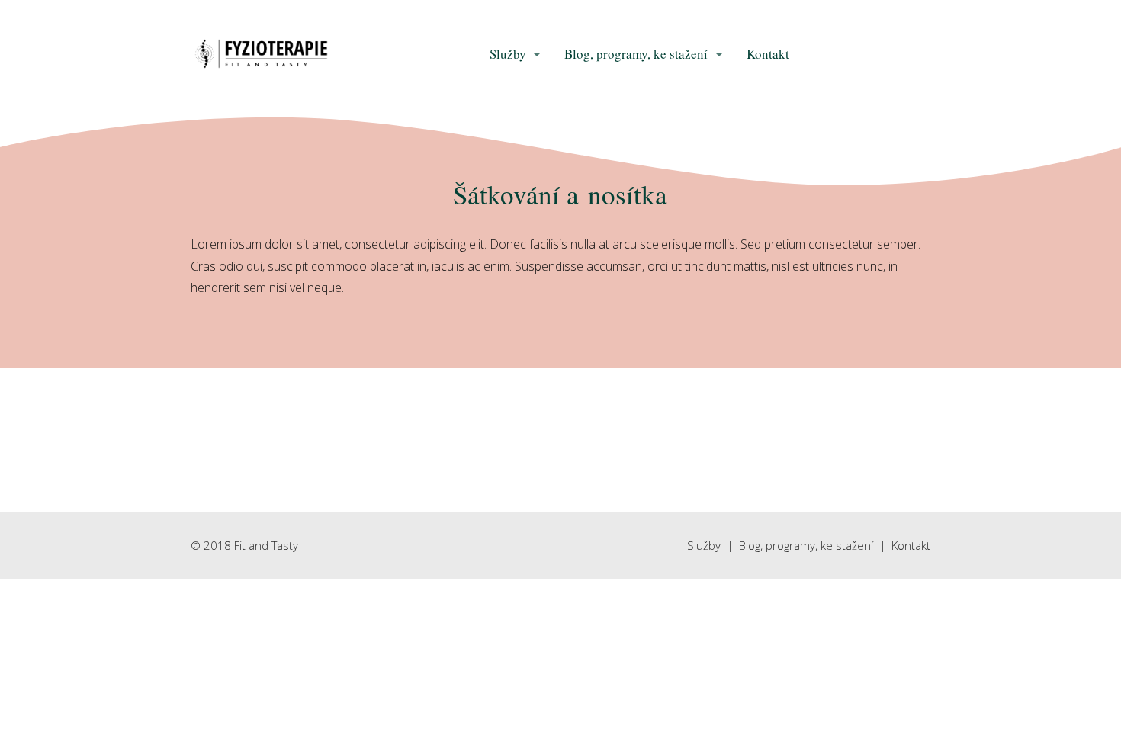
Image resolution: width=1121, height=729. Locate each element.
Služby (508, 54)
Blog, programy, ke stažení (636, 54)
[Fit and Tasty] (261, 55)
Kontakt (768, 54)
